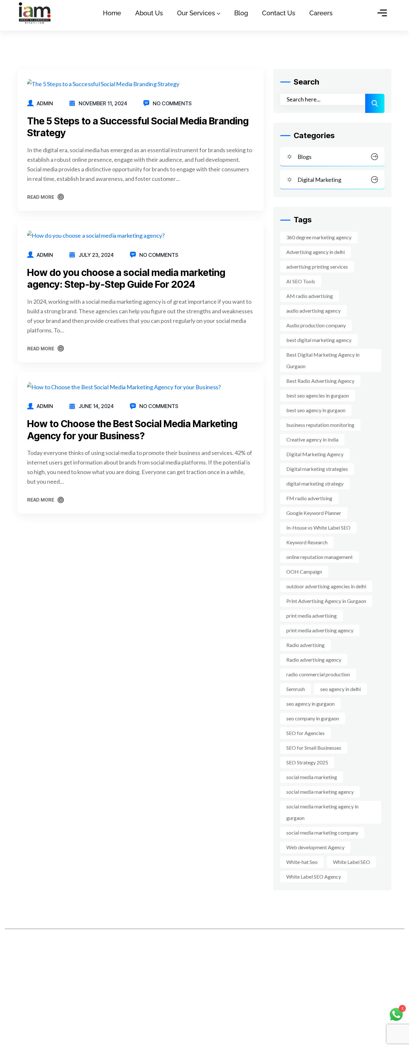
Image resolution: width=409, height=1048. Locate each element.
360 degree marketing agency (318, 237)
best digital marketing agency (318, 340)
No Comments (172, 103)
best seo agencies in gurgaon (317, 395)
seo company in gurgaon (312, 718)
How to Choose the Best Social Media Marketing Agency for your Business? (132, 430)
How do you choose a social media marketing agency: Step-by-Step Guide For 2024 (126, 278)
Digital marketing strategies (317, 469)
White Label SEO (351, 862)
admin (45, 103)
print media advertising (311, 616)
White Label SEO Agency (313, 876)
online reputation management (319, 557)
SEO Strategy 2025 (307, 762)
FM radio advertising (309, 498)
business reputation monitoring (320, 425)
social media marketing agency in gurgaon (322, 812)
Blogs (304, 156)
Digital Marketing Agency (314, 454)
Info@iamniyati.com (321, 1000)
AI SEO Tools (300, 281)
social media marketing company (322, 832)
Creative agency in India (312, 439)
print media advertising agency (319, 630)
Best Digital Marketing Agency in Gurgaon (322, 360)
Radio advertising (305, 645)
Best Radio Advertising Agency (320, 381)
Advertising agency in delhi (315, 252)
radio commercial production (318, 674)
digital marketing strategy (314, 483)
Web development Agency (315, 847)
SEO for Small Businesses (313, 748)
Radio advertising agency (313, 660)
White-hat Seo (302, 862)
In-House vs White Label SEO (318, 527)
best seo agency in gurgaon (315, 410)
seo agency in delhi (340, 689)
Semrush (295, 689)
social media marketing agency (320, 792)
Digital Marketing (319, 179)
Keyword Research (307, 542)
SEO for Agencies (305, 733)
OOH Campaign (304, 572)
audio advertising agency (313, 311)
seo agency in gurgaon (310, 704)
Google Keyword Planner (313, 513)
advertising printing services (317, 267)
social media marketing (311, 777)
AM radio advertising (309, 296)
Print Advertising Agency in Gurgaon (326, 601)
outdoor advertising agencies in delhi (326, 586)
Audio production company (316, 325)
